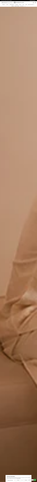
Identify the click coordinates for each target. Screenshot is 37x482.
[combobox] (7, 2)
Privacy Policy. (19, 478)
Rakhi (26, 4)
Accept (18, 480)
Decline (26, 480)
